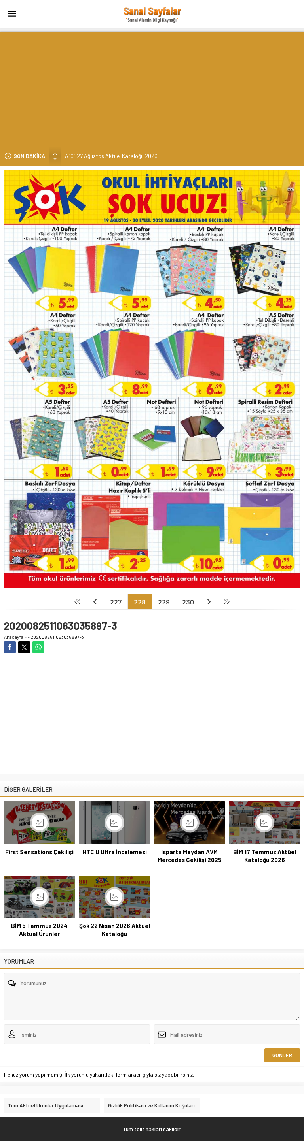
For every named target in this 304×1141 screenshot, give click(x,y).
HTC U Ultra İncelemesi (114, 851)
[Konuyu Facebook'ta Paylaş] (10, 647)
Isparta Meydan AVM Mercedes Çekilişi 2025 (190, 855)
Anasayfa (13, 637)
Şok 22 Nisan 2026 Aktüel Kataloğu (114, 929)
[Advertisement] (152, 87)
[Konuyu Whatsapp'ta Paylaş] (38, 647)
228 (140, 601)
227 (116, 601)
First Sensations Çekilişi (39, 851)
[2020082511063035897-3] (152, 584)
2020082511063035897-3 (57, 637)
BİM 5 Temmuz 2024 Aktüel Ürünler (39, 929)
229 (164, 601)
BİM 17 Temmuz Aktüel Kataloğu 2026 (264, 855)
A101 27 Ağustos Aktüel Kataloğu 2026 (111, 155)
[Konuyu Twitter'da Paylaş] (24, 647)
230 (188, 601)
